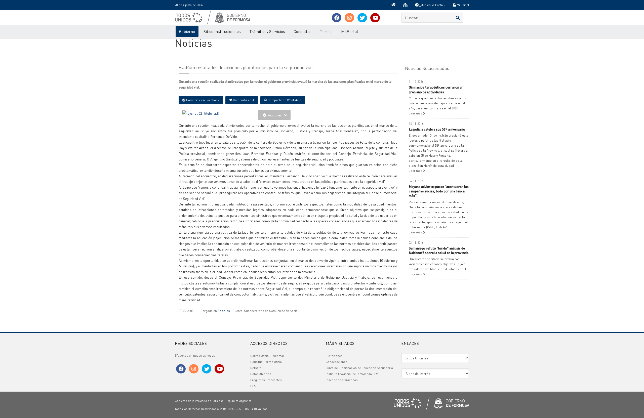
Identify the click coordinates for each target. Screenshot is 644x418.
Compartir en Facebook (202, 100)
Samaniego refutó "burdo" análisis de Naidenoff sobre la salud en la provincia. (439, 250)
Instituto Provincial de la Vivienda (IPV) (352, 374)
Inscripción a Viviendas (342, 380)
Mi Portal (462, 5)
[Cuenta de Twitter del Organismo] (362, 17)
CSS (238, 409)
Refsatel (256, 368)
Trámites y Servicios (267, 31)
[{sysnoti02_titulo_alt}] (200, 112)
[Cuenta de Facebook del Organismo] (336, 17)
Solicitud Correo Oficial (266, 362)
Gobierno (187, 31)
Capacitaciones (336, 362)
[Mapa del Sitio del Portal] (405, 5)
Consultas (302, 31)
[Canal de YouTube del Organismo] (375, 17)
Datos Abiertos (260, 374)
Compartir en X (243, 100)
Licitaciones (334, 356)
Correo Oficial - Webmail (267, 356)
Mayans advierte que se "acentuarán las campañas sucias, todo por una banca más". (439, 191)
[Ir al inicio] (393, 5)
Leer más (416, 113)
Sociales (224, 311)
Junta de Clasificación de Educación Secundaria (359, 368)
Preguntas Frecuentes (266, 380)
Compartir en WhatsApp (284, 100)
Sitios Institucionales (222, 31)
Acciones (274, 115)
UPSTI (254, 386)
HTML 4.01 (250, 409)
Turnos (326, 31)
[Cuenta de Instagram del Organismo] (349, 17)
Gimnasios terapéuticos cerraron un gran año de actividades (436, 89)
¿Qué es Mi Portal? (432, 5)
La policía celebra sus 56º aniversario (437, 129)
